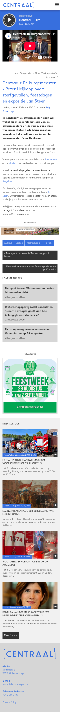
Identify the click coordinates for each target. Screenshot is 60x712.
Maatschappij (34, 243)
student (13, 163)
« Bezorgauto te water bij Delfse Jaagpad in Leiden (27, 255)
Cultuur (8, 243)
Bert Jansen (50, 159)
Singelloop (7, 181)
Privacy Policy (9, 702)
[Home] (18, 5)
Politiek (48, 243)
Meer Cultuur (11, 635)
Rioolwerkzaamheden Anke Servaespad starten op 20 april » (31, 268)
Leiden (19, 243)
